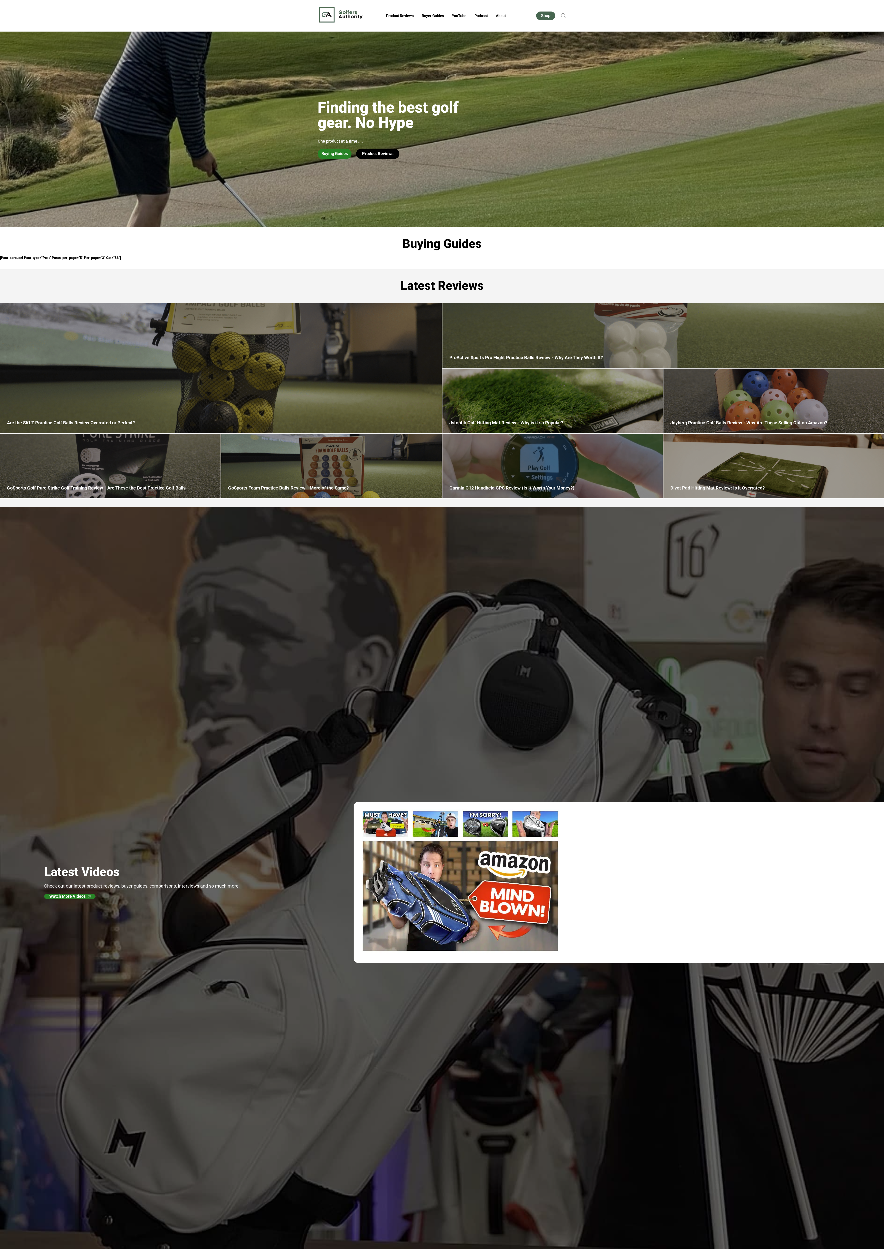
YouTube (459, 16)
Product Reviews (400, 16)
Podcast (481, 16)
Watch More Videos (67, 896)
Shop (545, 15)
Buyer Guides (433, 16)
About (501, 16)
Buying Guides (334, 153)
